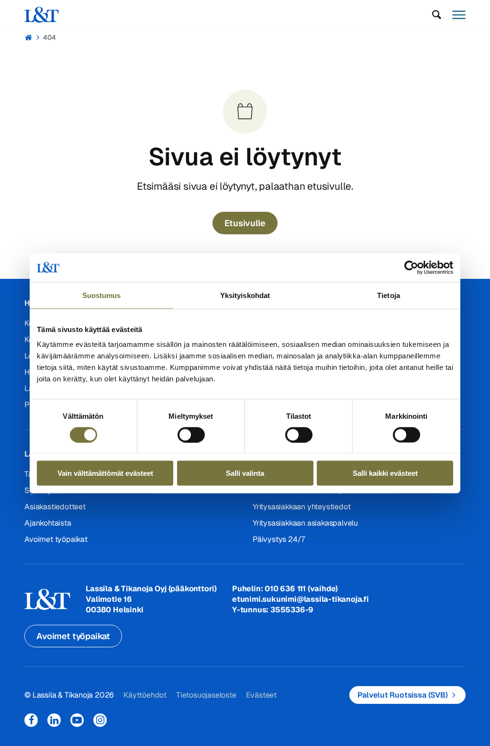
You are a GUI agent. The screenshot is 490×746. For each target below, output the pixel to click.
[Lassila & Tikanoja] (41, 14)
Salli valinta (245, 473)
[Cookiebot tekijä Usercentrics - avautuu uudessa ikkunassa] (411, 267)
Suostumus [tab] (101, 295)
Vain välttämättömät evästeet (105, 473)
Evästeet (261, 695)
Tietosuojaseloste (206, 695)
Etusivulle (244, 223)
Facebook (31, 720)
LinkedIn (54, 720)
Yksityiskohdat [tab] (245, 295)
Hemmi (28, 37)
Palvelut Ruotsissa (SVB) (402, 695)
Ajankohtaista (47, 523)
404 (49, 37)
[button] (437, 14)
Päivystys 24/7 (279, 539)
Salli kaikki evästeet (385, 473)
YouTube (77, 720)
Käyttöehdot (145, 695)
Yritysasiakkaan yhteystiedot (301, 507)
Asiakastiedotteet (55, 507)
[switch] (191, 434)
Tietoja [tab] (388, 295)
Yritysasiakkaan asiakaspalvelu (305, 523)
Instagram (100, 720)
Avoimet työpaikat (56, 539)
